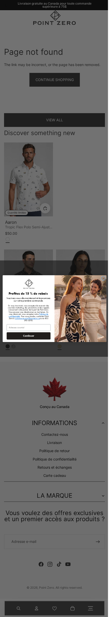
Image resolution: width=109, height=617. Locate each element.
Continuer (27, 335)
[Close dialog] (102, 278)
